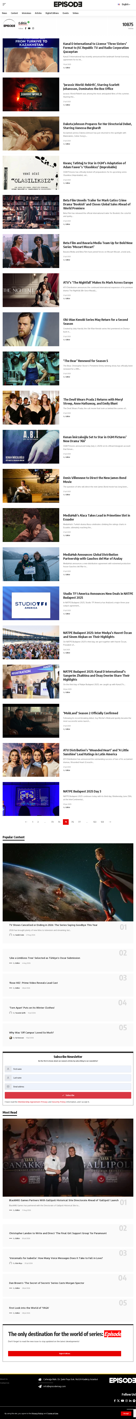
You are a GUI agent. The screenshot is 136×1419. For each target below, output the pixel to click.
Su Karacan (19, 1038)
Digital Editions (64, 1354)
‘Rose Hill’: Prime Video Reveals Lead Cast (33, 982)
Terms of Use (52, 1413)
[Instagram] (33, 28)
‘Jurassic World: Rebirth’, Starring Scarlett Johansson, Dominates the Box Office (91, 87)
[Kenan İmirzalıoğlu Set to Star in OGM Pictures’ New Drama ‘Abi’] (31, 447)
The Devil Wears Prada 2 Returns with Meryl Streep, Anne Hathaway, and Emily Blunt (93, 401)
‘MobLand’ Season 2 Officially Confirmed (90, 713)
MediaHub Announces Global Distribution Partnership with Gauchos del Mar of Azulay (92, 556)
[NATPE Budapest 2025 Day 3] (31, 799)
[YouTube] (29, 28)
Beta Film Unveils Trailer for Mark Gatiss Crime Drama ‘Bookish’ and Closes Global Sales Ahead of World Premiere (96, 204)
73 (52, 822)
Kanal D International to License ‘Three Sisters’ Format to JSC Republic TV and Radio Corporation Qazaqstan (96, 47)
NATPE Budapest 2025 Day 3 (82, 791)
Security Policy (59, 1102)
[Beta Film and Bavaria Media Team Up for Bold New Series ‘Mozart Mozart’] (31, 251)
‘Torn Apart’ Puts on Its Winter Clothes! (31, 1007)
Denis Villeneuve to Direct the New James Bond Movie (94, 480)
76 (72, 822)
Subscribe (70, 1095)
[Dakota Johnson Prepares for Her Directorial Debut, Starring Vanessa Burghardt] (31, 133)
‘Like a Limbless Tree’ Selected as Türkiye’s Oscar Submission (44, 957)
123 (102, 822)
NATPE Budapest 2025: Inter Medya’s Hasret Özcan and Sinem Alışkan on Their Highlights (97, 635)
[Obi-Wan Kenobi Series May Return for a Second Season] (31, 329)
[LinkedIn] (130, 1400)
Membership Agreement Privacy (33, 1102)
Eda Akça (18, 1263)
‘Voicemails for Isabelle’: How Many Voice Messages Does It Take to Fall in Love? (56, 1258)
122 (94, 822)
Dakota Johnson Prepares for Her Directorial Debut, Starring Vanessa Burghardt (97, 126)
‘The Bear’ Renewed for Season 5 (86, 361)
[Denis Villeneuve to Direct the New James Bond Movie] (31, 486)
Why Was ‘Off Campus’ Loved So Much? (31, 1032)
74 (59, 822)
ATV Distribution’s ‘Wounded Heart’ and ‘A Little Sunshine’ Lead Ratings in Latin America (96, 752)
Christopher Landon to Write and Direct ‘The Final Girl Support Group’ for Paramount (58, 1233)
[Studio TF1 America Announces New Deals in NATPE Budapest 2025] (31, 603)
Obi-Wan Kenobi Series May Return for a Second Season (95, 321)
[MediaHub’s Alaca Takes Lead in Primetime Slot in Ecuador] (31, 525)
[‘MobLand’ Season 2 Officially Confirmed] (31, 721)
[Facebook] (26, 28)
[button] (126, 1413)
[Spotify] (134, 1400)
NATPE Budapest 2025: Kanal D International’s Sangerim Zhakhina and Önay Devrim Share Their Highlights (96, 675)
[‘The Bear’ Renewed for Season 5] (31, 368)
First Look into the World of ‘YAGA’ (29, 1307)
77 (79, 822)
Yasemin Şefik (20, 1013)
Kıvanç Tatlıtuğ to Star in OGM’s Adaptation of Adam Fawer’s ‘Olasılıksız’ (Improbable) (94, 165)
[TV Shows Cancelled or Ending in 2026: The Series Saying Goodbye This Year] (68, 882)
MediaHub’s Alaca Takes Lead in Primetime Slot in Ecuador (96, 517)
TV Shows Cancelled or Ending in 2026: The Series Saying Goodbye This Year (53, 925)
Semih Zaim (19, 935)
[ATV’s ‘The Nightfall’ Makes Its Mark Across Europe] (31, 290)
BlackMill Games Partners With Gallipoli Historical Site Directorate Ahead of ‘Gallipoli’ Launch (64, 1200)
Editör (68, 68)
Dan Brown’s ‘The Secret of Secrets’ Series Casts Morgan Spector (46, 1282)
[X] (118, 1400)
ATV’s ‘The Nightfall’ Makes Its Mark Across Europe (98, 282)
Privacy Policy (37, 1413)
